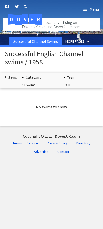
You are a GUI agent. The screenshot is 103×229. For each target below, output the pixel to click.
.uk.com (32, 19)
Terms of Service (25, 143)
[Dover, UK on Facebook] (7, 7)
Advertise (41, 151)
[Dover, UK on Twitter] (17, 7)
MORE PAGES (75, 41)
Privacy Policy (57, 143)
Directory (83, 143)
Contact (63, 151)
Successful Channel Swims (36, 41)
